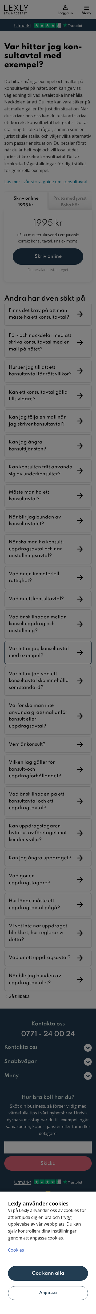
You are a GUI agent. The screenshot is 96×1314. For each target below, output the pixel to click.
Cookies (16, 1250)
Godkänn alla (48, 1273)
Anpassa (48, 1293)
